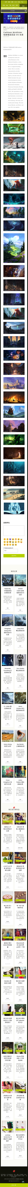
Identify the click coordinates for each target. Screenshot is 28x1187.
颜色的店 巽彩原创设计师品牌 (20, 868)
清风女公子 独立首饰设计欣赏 (8, 829)
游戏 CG (9, 28)
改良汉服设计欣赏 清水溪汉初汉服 (8, 1058)
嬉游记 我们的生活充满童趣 (8, 945)
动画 (15, 27)
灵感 (19, 2)
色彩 (14, 28)
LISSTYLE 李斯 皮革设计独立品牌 (8, 868)
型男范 (7, 887)
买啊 (17, 5)
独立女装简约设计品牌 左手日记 (20, 1137)
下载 (10, 5)
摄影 (12, 2)
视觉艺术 (22, 28)
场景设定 (19, 27)
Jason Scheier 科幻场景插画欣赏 (20, 708)
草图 (17, 28)
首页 (6, 2)
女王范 (7, 1116)
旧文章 (14, 1185)
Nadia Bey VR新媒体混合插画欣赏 (7, 591)
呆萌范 (20, 924)
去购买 (7, 821)
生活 (15, 2)
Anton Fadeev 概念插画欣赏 (20, 782)
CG (7, 27)
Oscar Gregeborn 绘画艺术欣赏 (7, 782)
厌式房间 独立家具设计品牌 (20, 1097)
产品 (22, 2)
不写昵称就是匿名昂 (8, 548)
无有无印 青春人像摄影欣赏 (20, 829)
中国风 (7, 847)
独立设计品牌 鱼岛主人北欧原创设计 (8, 1020)
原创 (7, 5)
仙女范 (7, 1037)
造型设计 (5, 29)
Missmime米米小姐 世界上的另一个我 (20, 945)
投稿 (23, 6)
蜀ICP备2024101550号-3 (14, 1181)
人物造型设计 (11, 27)
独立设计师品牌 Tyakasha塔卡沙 (20, 1020)
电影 (12, 28)
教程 (13, 5)
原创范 (19, 847)
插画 (9, 2)
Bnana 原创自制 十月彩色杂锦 (20, 1058)
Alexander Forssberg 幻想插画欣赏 (8, 670)
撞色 (22, 27)
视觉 (19, 28)
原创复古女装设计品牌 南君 (8, 1097)
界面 (4, 5)
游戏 (6, 28)
